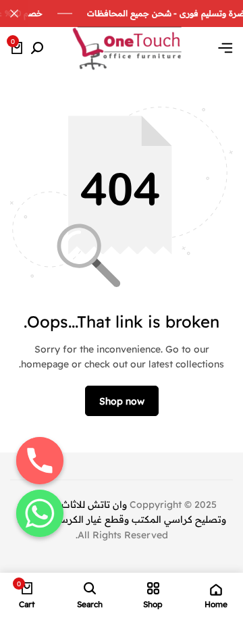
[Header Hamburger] (225, 48)
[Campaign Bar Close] (14, 13)
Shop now (121, 401)
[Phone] (39, 460)
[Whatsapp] (39, 513)
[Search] (37, 48)
